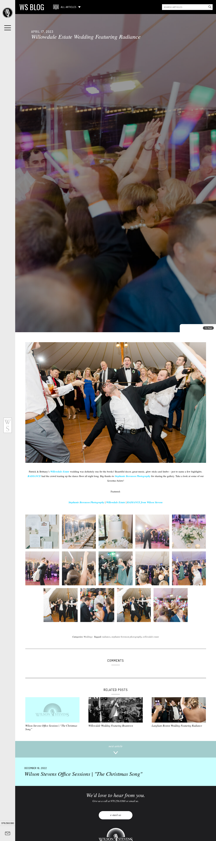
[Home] (8, 13)
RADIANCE (34, 476)
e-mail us (115, 815)
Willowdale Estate (59, 471)
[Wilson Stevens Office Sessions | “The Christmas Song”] (52, 710)
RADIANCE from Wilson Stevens (145, 502)
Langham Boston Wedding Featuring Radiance (177, 725)
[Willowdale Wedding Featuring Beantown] (115, 710)
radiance (106, 636)
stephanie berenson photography (126, 636)
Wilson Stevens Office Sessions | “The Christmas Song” (51, 727)
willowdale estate (151, 636)
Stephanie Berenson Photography (133, 476)
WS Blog (31, 7)
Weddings (88, 636)
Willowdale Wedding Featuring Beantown (110, 725)
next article (116, 746)
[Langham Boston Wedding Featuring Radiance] (179, 710)
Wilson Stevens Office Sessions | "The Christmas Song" (83, 771)
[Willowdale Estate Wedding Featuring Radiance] (115, 173)
